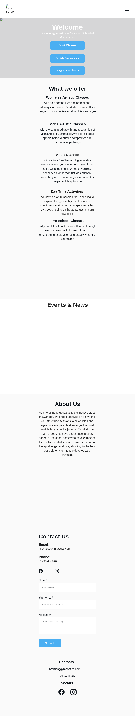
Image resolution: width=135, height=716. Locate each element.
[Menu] (127, 9)
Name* (43, 580)
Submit (49, 643)
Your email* (46, 597)
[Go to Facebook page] (42, 571)
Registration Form (67, 70)
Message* (45, 614)
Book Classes (67, 45)
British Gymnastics (67, 58)
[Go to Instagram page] (57, 571)
